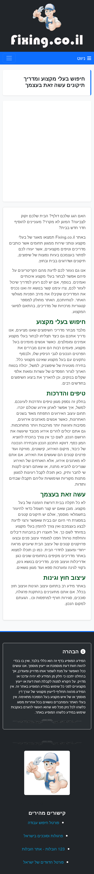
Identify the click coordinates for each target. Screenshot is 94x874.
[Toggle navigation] (9, 58)
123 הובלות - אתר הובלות (43, 849)
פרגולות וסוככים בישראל (43, 835)
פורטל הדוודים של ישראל (43, 862)
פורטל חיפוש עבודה (43, 822)
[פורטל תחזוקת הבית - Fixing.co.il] (47, 17)
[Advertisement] (47, 151)
